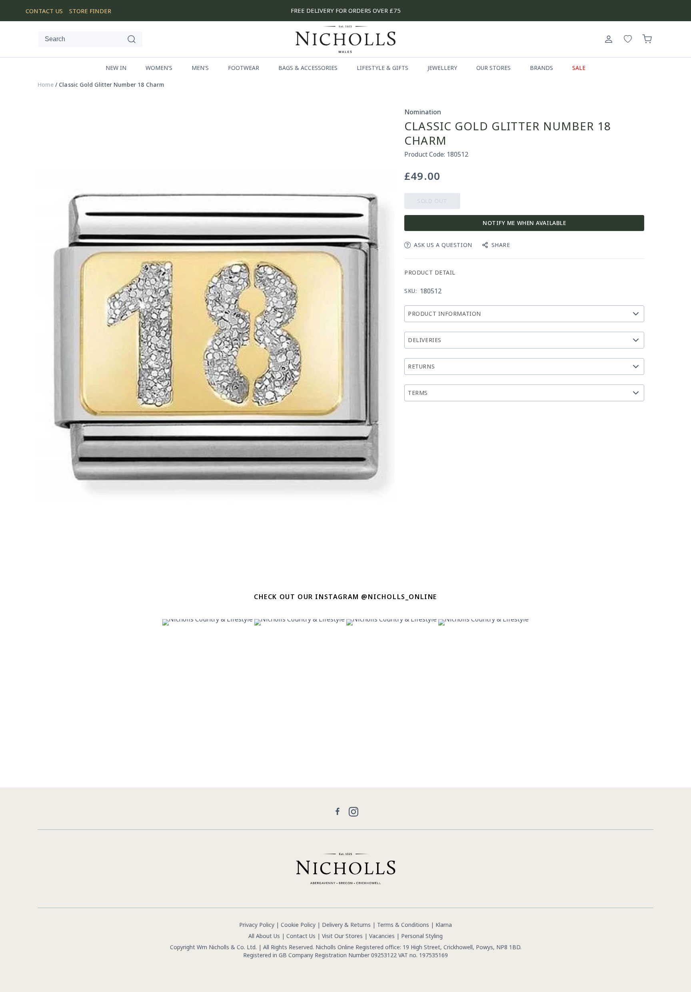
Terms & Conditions (403, 924)
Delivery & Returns (346, 924)
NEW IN (116, 68)
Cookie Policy (298, 924)
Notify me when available (524, 223)
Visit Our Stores (342, 936)
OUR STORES (493, 68)
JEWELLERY (442, 68)
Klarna (443, 924)
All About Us (264, 936)
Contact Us (301, 936)
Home (46, 85)
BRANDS (541, 68)
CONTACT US (44, 11)
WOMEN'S (159, 68)
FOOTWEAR (243, 68)
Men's (200, 68)
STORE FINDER (90, 11)
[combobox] (90, 39)
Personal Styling (422, 936)
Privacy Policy (256, 924)
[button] (647, 39)
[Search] (131, 39)
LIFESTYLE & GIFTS (382, 68)
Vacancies (382, 936)
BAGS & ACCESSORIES (308, 68)
